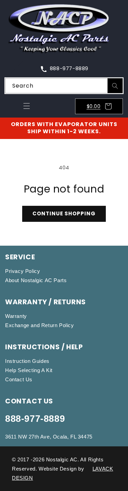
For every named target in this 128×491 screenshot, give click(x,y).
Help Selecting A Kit (29, 370)
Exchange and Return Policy (39, 325)
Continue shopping (64, 213)
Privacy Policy (22, 271)
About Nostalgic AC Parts (36, 280)
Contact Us (18, 379)
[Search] (115, 85)
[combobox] (64, 85)
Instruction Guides (27, 361)
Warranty (16, 316)
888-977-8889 (35, 419)
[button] (26, 105)
